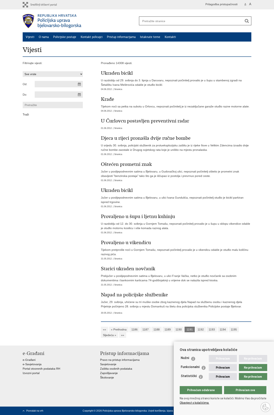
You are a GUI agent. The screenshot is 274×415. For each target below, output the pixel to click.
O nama (44, 37)
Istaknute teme (150, 37)
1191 (190, 329)
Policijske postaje (64, 37)
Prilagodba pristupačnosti (221, 4)
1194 (223, 329)
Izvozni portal (31, 373)
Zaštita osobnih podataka (116, 368)
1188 (156, 329)
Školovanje (107, 377)
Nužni (185, 358)
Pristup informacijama (121, 37)
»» (122, 335)
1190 (179, 329)
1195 (234, 329)
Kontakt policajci (91, 37)
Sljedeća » (109, 335)
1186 (134, 329)
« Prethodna (119, 329)
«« (104, 329)
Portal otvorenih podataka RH (41, 368)
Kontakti (170, 37)
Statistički (189, 376)
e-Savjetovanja (32, 364)
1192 (201, 329)
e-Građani (29, 359)
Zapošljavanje (109, 373)
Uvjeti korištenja (156, 410)
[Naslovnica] (80, 21)
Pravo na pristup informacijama (120, 359)
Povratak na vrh (34, 410)
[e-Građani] (40, 4)
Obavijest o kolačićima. (194, 402)
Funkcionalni (190, 367)
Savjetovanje (108, 364)
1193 (212, 329)
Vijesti (30, 37)
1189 (167, 329)
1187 (145, 329)
